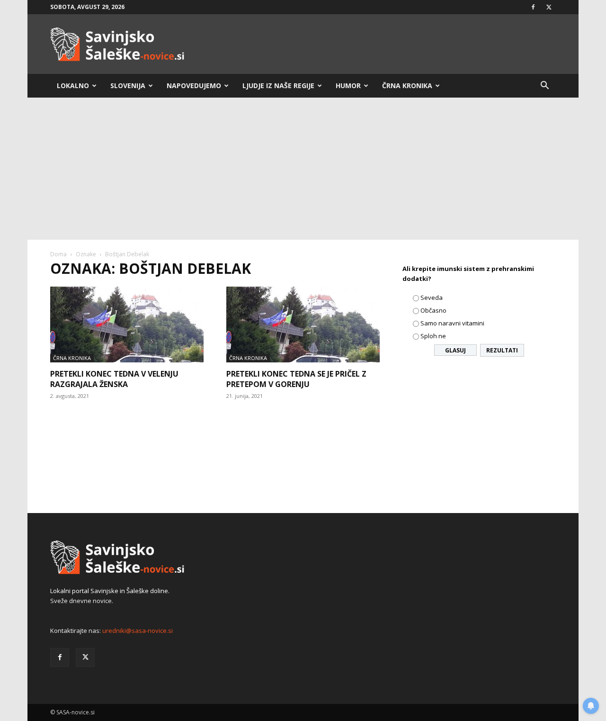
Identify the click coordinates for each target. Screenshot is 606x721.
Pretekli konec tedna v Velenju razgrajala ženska (114, 379)
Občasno (433, 310)
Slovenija (127, 85)
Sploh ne (433, 336)
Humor (348, 85)
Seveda (431, 297)
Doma (58, 254)
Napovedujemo (194, 85)
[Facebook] (533, 7)
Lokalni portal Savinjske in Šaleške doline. (109, 590)
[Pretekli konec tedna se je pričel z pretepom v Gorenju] (303, 324)
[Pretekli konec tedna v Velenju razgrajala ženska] (127, 324)
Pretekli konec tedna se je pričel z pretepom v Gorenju (296, 379)
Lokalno (73, 85)
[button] (544, 86)
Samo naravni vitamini (452, 323)
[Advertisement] (303, 168)
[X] (549, 7)
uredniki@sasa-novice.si (137, 630)
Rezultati (502, 350)
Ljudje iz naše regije (278, 85)
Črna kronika (407, 85)
